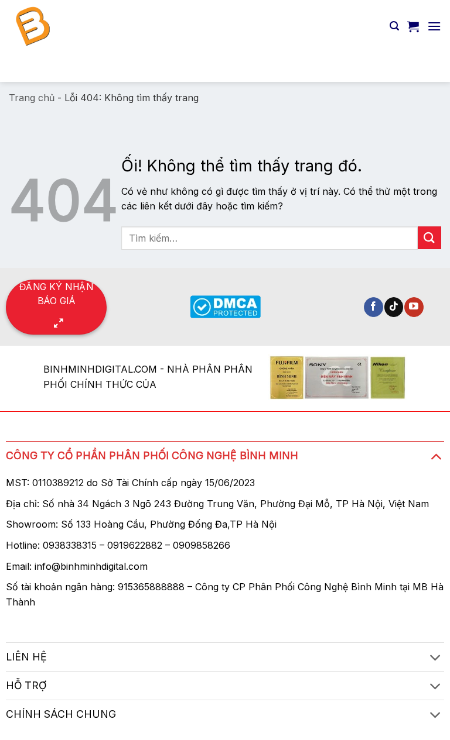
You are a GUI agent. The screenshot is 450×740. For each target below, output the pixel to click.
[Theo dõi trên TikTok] (394, 307)
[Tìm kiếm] (394, 26)
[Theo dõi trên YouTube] (414, 307)
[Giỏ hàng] (413, 26)
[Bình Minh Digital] (110, 26)
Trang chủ (31, 98)
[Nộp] (427, 67)
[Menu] (434, 26)
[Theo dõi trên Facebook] (373, 307)
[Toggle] (435, 456)
